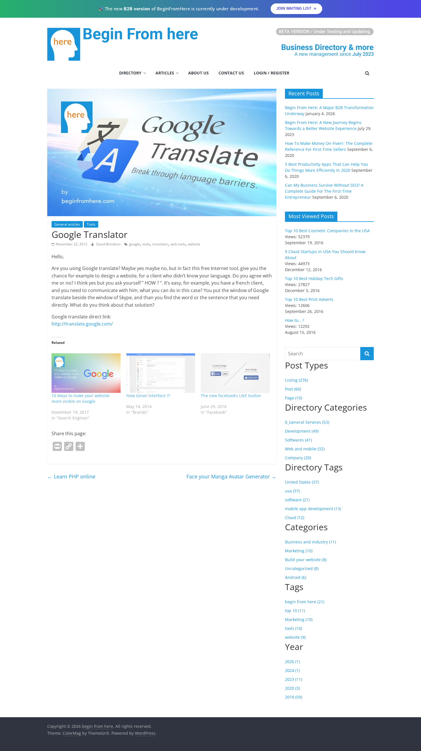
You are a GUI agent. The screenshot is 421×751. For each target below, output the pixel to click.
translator (160, 244)
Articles (165, 73)
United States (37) (302, 482)
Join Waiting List (293, 8)
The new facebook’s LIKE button (231, 395)
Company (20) (298, 457)
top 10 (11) (295, 610)
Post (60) (293, 389)
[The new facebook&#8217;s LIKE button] (235, 373)
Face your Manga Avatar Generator (231, 476)
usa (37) (292, 491)
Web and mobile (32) (304, 449)
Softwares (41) (298, 440)
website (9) (295, 637)
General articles (67, 224)
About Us (198, 73)
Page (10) (293, 398)
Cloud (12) (294, 517)
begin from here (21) (304, 601)
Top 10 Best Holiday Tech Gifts (314, 278)
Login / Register (271, 73)
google (134, 244)
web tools (178, 244)
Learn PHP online (71, 476)
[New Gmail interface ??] (160, 373)
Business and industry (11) (310, 542)
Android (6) (295, 577)
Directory (130, 73)
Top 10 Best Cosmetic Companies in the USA (327, 230)
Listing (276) (296, 380)
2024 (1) (292, 670)
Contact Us (231, 73)
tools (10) (293, 628)
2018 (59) (293, 697)
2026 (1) (292, 661)
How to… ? (294, 320)
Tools (91, 224)
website (194, 244)
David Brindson (108, 244)
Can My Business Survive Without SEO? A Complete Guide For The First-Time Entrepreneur (324, 191)
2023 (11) (293, 679)
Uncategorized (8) (301, 568)
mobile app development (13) (313, 508)
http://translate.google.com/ (82, 324)
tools (146, 244)
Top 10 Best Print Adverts (309, 299)
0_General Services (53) (307, 422)
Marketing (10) (298, 550)
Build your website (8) (305, 559)
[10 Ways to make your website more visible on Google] (86, 373)
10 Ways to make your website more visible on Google (80, 398)
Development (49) (301, 431)
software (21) (297, 499)
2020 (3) (292, 688)
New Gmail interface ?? (148, 395)
